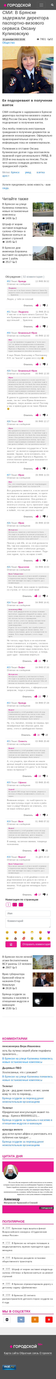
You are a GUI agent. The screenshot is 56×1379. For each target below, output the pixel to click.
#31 (9, 312)
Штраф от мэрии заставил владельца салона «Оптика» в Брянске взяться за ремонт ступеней (27, 1273)
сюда (5, 188)
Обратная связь (29, 1353)
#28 (9, 421)
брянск (15, 172)
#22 (9, 703)
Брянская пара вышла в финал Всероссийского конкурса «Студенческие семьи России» (24, 1232)
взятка (41, 172)
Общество (8, 42)
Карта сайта (11, 1353)
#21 (9, 741)
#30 (9, 333)
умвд (28, 172)
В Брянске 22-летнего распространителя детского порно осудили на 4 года (27, 1299)
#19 (9, 821)
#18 (9, 857)
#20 (9, 782)
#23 (9, 667)
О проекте (46, 1353)
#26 (9, 523)
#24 (9, 602)
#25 (9, 567)
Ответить (28, 305)
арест (5, 175)
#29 (9, 371)
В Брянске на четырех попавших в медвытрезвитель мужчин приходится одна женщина (25, 1247)
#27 (9, 475)
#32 (9, 281)
